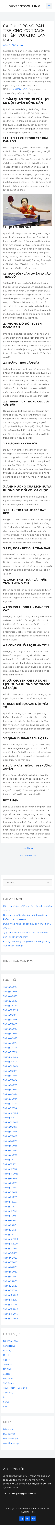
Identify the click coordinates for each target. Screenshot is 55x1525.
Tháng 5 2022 (10, 1183)
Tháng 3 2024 (10, 1099)
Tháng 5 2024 (10, 1089)
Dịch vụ (7, 1350)
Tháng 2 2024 (10, 1103)
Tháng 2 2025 (10, 1047)
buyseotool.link (24, 6)
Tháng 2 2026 (10, 1001)
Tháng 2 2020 (10, 1286)
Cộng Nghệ (9, 1346)
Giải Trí (7, 45)
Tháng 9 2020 (10, 1253)
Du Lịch (7, 1355)
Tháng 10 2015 (10, 1314)
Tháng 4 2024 (10, 1094)
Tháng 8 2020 (10, 1258)
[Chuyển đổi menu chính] (49, 6)
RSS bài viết (9, 1434)
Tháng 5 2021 (10, 1225)
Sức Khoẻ (8, 1378)
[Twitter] (27, 1518)
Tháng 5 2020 (10, 1272)
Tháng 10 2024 (10, 1066)
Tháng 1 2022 (9, 1202)
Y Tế (5, 1406)
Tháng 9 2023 (10, 1127)
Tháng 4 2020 (10, 1276)
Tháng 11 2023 (10, 1117)
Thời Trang (8, 1383)
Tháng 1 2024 (10, 1108)
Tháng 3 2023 (10, 1155)
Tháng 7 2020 (10, 1262)
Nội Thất (7, 1369)
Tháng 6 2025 (10, 1029)
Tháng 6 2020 (10, 1267)
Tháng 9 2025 (10, 1015)
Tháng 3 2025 (10, 1043)
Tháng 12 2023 (10, 1113)
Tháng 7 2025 (10, 1024)
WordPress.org (11, 1443)
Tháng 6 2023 (10, 1141)
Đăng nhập (9, 1429)
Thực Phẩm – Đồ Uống (15, 1388)
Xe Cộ (6, 1402)
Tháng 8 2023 (10, 1131)
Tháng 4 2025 (10, 1038)
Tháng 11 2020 (10, 1243)
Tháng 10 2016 (10, 1309)
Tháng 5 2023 (10, 1145)
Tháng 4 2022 (10, 1187)
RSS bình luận (10, 1438)
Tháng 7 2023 (10, 1136)
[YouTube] (33, 1518)
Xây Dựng (8, 1392)
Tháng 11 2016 (10, 1304)
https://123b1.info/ (17, 89)
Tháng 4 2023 (10, 1150)
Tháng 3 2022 (10, 1192)
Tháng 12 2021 (10, 1206)
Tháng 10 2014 (10, 1318)
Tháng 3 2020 (10, 1281)
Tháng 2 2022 (10, 1197)
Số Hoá (6, 1374)
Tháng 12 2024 (10, 1057)
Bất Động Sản (10, 1341)
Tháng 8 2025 (10, 1019)
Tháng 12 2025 (10, 1010)
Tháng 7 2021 (10, 1215)
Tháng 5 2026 (10, 991)
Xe (4, 1397)
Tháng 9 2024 (10, 1071)
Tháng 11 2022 (10, 1169)
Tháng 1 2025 (10, 1052)
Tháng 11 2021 (10, 1211)
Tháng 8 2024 (10, 1075)
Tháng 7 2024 (10, 1080)
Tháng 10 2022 (10, 1173)
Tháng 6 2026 (10, 987)
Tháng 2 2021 (9, 1230)
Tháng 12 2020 (10, 1239)
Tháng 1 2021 (9, 1234)
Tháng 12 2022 (10, 1164)
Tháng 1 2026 (10, 1005)
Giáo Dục (8, 1364)
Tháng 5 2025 (10, 1033)
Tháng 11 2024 (10, 1061)
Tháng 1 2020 (10, 1290)
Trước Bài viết (27, 848)
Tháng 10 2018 (10, 1295)
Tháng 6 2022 (10, 1178)
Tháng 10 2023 (10, 1122)
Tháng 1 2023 (10, 1159)
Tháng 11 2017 (10, 1300)
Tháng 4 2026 (10, 996)
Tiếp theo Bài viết (28, 855)
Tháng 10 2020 (10, 1248)
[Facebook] (21, 1518)
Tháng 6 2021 (10, 1220)
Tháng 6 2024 (10, 1085)
